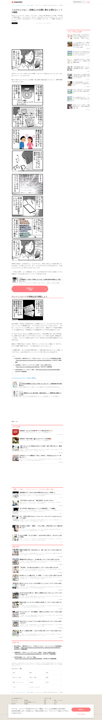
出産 (45, 703)
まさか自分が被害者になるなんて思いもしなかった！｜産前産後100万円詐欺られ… (40, 384)
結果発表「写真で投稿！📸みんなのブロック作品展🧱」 (36, 439)
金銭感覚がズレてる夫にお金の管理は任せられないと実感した (37, 492)
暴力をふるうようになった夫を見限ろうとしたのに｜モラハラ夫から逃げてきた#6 (41, 584)
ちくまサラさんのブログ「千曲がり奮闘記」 (24, 378)
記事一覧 (13, 703)
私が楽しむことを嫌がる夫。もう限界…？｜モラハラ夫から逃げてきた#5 (41, 575)
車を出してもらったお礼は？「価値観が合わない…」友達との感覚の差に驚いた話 (81, 106)
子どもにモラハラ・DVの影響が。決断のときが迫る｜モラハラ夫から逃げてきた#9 (41, 612)
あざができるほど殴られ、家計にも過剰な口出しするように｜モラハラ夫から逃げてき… (41, 593)
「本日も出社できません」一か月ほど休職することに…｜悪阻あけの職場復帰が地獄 (81, 61)
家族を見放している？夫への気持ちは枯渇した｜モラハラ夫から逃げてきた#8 (41, 603)
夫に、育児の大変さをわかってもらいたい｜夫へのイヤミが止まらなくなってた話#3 (41, 517)
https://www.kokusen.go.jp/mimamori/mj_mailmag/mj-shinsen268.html (33, 360)
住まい (55, 703)
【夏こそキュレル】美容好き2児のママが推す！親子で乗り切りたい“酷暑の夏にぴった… (41, 447)
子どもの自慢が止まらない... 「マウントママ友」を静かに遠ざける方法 (81, 99)
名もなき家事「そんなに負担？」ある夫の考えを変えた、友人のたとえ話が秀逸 (41, 536)
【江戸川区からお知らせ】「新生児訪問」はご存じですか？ (37, 500)
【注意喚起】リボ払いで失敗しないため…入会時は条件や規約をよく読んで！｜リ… (40, 280)
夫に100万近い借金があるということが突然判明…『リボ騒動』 (38, 508)
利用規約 (26, 703)
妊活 (45, 700)
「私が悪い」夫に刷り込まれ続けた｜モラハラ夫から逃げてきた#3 (39, 567)
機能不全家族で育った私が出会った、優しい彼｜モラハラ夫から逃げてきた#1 (41, 550)
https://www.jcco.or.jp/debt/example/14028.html (28, 367)
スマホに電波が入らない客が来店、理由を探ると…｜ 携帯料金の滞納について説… (40, 393)
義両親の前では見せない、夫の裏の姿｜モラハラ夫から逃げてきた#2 (39, 559)
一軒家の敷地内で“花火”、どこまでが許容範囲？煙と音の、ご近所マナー (81, 68)
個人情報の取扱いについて (30, 702)
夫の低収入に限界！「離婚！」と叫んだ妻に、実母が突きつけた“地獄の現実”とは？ (41, 526)
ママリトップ (14, 700)
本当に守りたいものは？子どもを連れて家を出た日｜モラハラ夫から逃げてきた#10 (41, 622)
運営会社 (26, 700)
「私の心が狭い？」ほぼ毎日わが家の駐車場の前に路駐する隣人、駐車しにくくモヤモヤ (81, 76)
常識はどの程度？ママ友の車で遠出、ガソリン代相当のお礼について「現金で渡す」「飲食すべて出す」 (81, 36)
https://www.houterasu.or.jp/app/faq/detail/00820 (48, 369)
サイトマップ (14, 702)
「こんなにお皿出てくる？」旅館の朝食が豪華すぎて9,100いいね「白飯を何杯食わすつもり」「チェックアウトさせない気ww (81, 45)
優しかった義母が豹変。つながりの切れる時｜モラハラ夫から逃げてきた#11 (41, 631)
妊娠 (45, 702)
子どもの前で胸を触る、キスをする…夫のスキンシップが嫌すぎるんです (81, 83)
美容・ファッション (58, 700)
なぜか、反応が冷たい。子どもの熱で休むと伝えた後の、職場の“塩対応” (81, 91)
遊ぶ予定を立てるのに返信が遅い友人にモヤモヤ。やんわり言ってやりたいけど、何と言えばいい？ (81, 53)
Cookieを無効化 (81, 714)
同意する (81, 709)
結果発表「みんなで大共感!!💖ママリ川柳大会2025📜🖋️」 (37, 431)
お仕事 (55, 702)
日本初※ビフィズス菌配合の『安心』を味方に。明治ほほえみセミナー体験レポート (40, 456)
